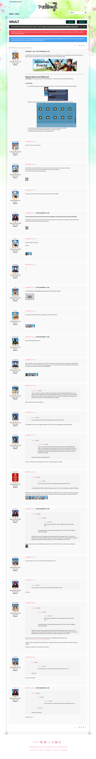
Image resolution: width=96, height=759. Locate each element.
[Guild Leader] (13, 221)
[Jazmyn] (26, 179)
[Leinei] (15, 292)
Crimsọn (15, 212)
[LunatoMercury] (30, 374)
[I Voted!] (17, 59)
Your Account (33, 750)
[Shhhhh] (15, 59)
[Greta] (15, 243)
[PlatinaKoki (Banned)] (15, 477)
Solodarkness (15, 336)
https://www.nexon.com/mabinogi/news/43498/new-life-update (60, 26)
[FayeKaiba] (15, 417)
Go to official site (14, 1)
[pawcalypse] (30, 253)
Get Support (40, 750)
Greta (15, 238)
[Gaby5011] (15, 561)
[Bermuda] (15, 194)
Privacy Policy (48, 750)
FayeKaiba (15, 412)
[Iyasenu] (15, 390)
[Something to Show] (13, 59)
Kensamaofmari (15, 141)
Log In (70, 22)
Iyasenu (15, 385)
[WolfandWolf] (15, 607)
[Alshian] (30, 497)
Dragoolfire (15, 264)
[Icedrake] (26, 227)
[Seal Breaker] (16, 198)
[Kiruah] (30, 325)
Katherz (15, 51)
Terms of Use (56, 750)
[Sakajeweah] (26, 325)
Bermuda (15, 190)
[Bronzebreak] (26, 253)
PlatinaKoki (15, 472)
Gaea (33, 662)
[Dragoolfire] (15, 269)
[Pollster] (17, 150)
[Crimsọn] (15, 217)
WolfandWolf (15, 602)
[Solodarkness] (15, 341)
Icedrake (15, 311)
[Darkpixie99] (15, 169)
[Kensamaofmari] (15, 146)
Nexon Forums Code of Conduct (44, 38)
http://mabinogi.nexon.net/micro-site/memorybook (37, 639)
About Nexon (64, 750)
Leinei (15, 287)
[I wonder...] (17, 319)
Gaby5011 (15, 557)
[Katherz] (15, 56)
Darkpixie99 (15, 164)
